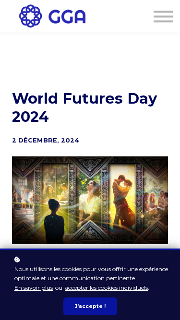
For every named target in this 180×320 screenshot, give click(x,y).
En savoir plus (33, 287)
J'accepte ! (90, 306)
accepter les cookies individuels (106, 287)
